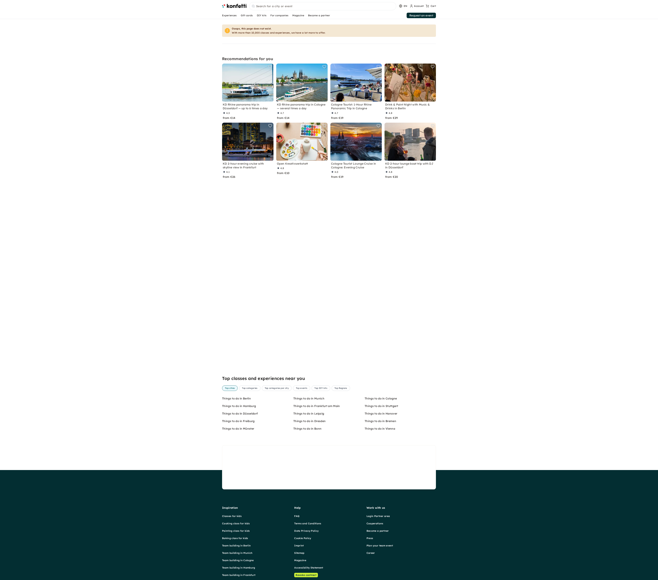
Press (370, 538)
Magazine (298, 15)
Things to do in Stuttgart (381, 406)
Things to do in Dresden (309, 421)
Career (371, 552)
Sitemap (299, 552)
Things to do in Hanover (381, 413)
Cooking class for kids (236, 523)
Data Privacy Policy (306, 530)
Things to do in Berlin (236, 398)
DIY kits (262, 15)
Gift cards (247, 15)
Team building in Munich (237, 552)
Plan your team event (380, 545)
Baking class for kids (235, 538)
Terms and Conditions (307, 523)
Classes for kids (232, 516)
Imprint (299, 545)
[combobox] (322, 6)
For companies (279, 15)
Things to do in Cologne (381, 398)
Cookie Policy (302, 538)
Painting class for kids (236, 530)
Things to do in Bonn (307, 428)
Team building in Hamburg (238, 567)
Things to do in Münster (238, 428)
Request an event (421, 15)
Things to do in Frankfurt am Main (316, 406)
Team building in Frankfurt (238, 575)
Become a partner (319, 15)
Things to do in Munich (308, 398)
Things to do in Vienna (380, 428)
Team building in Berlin (236, 545)
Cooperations (375, 523)
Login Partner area (378, 516)
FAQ (296, 516)
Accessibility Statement (308, 567)
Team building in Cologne (238, 560)
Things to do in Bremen (380, 421)
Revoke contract (306, 575)
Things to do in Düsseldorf (240, 413)
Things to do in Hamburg (239, 406)
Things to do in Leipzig (308, 413)
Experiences (229, 15)
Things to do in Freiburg (238, 421)
